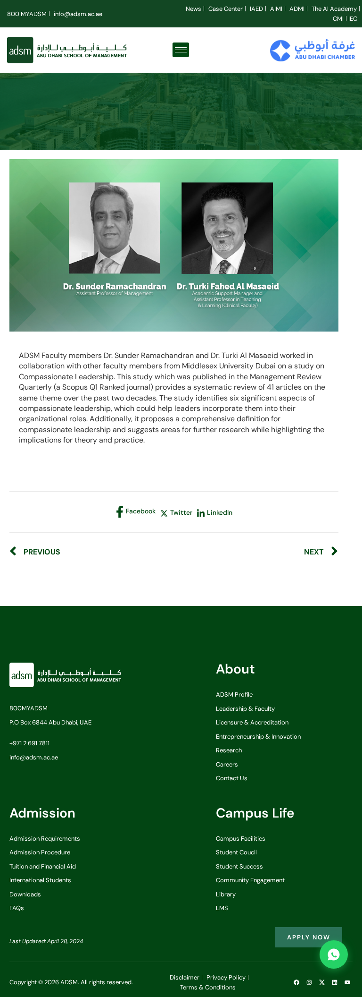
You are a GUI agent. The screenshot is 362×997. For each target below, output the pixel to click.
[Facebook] (296, 982)
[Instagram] (309, 982)
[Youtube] (347, 982)
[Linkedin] (334, 982)
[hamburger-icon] (181, 50)
